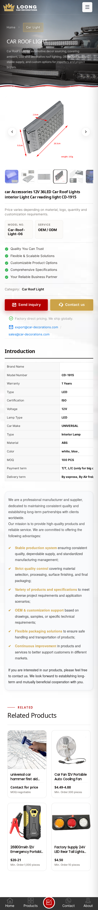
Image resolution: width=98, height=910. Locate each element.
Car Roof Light (33, 289)
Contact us (75, 305)
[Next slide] (85, 131)
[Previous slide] (12, 131)
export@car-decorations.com (36, 327)
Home (11, 27)
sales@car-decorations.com (29, 334)
